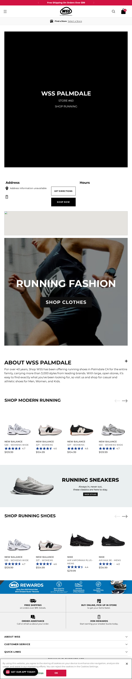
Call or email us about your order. (33, 624)
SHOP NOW (63, 202)
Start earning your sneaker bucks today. (99, 624)
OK (56, 673)
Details (42, 608)
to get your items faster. (99, 608)
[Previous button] (38, 2)
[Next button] (93, 2)
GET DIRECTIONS (63, 191)
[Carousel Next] (124, 400)
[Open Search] (113, 11)
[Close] (126, 663)
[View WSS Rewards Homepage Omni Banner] (66, 587)
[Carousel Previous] (117, 401)
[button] (66, 21)
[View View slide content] (66, 486)
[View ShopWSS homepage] (66, 11)
